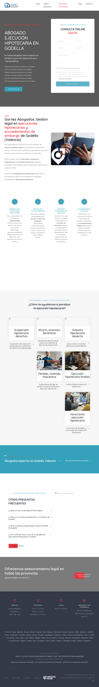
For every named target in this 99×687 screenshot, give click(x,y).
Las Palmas (10, 638)
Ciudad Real (14, 635)
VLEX (55, 656)
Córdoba (22, 635)
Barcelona (57, 632)
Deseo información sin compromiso (84, 575)
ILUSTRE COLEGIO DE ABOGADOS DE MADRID (36, 656)
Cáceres (71, 632)
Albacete (20, 632)
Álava (14, 632)
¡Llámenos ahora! (17, 546)
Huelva (64, 635)
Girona (34, 635)
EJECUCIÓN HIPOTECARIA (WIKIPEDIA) (71, 656)
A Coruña (8, 632)
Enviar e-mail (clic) (61, 609)
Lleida (22, 638)
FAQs (80, 4)
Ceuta (7, 635)
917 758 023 (40, 611)
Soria (34, 641)
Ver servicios (12, 89)
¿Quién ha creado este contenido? (22, 662)
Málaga (37, 638)
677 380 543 (40, 609)
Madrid (31, 638)
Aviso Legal (16, 678)
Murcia (48, 638)
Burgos (64, 632)
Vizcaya (73, 641)
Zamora (80, 641)
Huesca (70, 635)
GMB (10, 614)
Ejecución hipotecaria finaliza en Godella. (18, 78)
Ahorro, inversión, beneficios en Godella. (18, 69)
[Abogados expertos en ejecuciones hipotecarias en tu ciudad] (11, 5)
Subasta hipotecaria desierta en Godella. (18, 72)
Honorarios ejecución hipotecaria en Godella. (20, 81)
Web (18, 614)
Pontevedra (76, 638)
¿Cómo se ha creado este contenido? (75, 662)
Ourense (61, 638)
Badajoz (50, 632)
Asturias (39, 632)
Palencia (68, 638)
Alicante (26, 632)
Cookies (36, 678)
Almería (32, 632)
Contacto (89, 4)
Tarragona (40, 641)
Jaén (86, 635)
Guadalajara (49, 635)
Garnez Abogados (47, 5)
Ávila (44, 632)
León (17, 638)
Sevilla (29, 641)
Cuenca (28, 635)
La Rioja (91, 635)
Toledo (53, 641)
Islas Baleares (78, 635)
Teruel (48, 641)
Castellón (90, 632)
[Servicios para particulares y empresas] (49, 678)
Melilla (43, 638)
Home (7, 678)
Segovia (23, 641)
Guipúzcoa (57, 635)
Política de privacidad (65, 78)
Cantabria (83, 632)
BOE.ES (18, 656)
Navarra (54, 638)
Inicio (38, 4)
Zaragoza (87, 641)
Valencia (59, 641)
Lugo (26, 638)
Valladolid (66, 641)
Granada (41, 635)
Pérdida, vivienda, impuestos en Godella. (18, 75)
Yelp (14, 614)
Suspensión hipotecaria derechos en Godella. (20, 66)
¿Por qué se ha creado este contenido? (48, 662)
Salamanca (84, 638)
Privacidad (26, 678)
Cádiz (77, 632)
